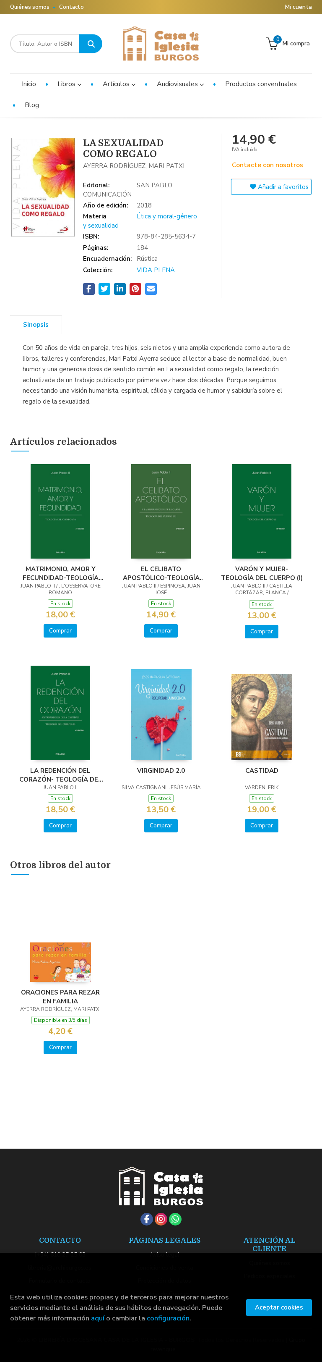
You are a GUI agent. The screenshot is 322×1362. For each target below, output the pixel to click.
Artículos (117, 84)
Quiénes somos (29, 7)
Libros (67, 84)
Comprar (60, 631)
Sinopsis (36, 324)
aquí (97, 1318)
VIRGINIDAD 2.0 (161, 770)
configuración (168, 1318)
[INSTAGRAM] (161, 1219)
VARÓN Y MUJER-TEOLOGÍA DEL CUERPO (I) (262, 573)
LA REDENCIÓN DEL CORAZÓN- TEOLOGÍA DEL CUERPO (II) (60, 774)
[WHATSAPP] (175, 1219)
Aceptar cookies (279, 1307)
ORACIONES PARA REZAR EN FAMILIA (60, 996)
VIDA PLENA (156, 270)
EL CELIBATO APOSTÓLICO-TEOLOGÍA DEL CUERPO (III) (161, 573)
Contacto (71, 7)
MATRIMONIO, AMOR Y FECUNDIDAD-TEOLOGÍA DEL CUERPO (61, 573)
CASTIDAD (261, 770)
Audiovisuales (178, 84)
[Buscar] (90, 43)
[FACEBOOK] (146, 1219)
